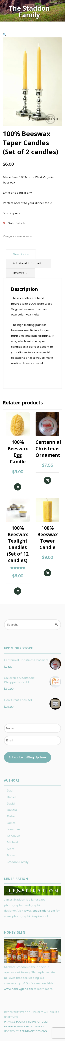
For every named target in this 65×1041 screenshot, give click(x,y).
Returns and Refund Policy (24, 1026)
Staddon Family (18, 862)
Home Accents (23, 236)
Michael (12, 842)
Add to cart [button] (47, 480)
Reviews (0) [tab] (20, 273)
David (11, 803)
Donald (12, 810)
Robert (12, 855)
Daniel (11, 797)
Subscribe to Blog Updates (27, 757)
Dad (9, 790)
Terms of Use (37, 1021)
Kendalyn (13, 836)
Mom (10, 849)
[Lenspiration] (32, 894)
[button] (4, 35)
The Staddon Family (29, 11)
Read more (17, 486)
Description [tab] (21, 254)
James (11, 823)
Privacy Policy (14, 1021)
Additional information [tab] (28, 263)
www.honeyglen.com (18, 989)
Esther (11, 816)
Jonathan (13, 829)
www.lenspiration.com (39, 910)
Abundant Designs (33, 1031)
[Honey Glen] (32, 961)
